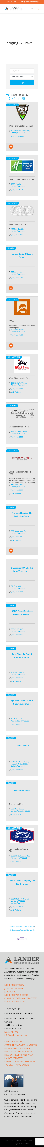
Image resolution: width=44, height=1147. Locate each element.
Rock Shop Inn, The (17, 224)
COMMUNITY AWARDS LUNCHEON (20, 1045)
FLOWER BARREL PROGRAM (17, 1048)
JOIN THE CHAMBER (13, 988)
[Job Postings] (11, 148)
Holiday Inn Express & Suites (21, 179)
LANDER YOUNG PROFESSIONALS (19, 1061)
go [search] (23, 83)
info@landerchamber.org (15, 1035)
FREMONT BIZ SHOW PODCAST (18, 1051)
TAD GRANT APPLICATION (16, 1065)
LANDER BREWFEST (13, 1058)
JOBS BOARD (10, 991)
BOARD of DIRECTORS (14, 1001)
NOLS (11, 321)
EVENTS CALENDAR (13, 1041)
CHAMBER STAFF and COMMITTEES (20, 998)
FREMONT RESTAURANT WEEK (18, 1055)
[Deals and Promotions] (11, 290)
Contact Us (30, 930)
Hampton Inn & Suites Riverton (18, 850)
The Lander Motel (16, 804)
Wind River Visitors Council (21, 126)
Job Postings (21, 930)
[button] (7, 95)
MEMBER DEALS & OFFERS (16, 995)
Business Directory (15, 927)
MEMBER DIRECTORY (14, 985)
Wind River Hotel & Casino (20, 378)
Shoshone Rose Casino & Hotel (20, 473)
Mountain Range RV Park (20, 427)
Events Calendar (28, 927)
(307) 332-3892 (11, 1031)
